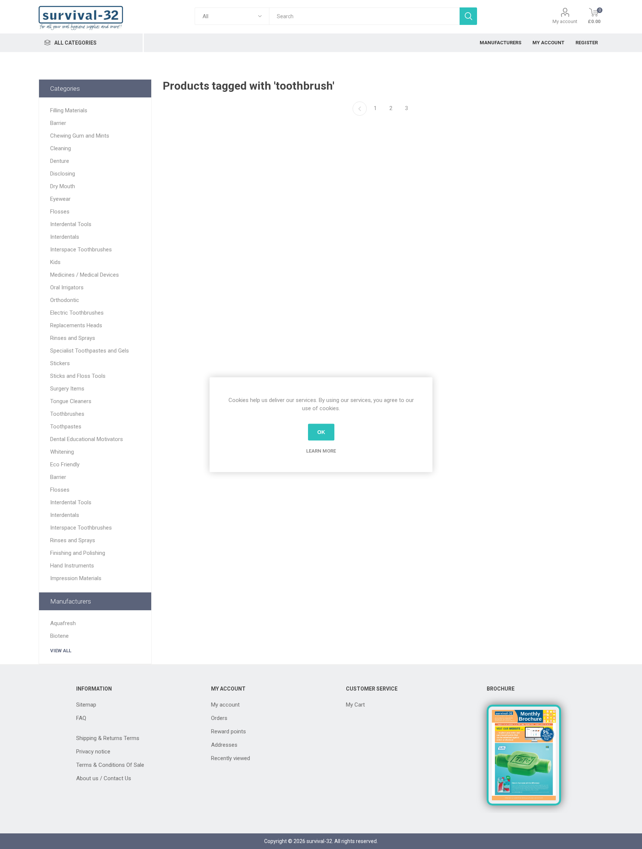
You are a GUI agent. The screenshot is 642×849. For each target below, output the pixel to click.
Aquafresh (63, 623)
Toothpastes (65, 426)
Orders (219, 718)
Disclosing (62, 173)
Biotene (59, 636)
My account (564, 21)
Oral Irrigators (67, 287)
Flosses (59, 211)
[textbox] (364, 16)
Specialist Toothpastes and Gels (89, 350)
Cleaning (60, 148)
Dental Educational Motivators (86, 439)
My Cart (355, 704)
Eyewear (60, 199)
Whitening (62, 451)
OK (321, 432)
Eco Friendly (65, 464)
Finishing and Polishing (77, 553)
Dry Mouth (62, 186)
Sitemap (86, 704)
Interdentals (64, 237)
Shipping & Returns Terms (107, 738)
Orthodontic (64, 300)
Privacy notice (93, 751)
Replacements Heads (76, 325)
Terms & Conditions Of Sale (110, 765)
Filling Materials (68, 110)
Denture (59, 161)
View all (60, 650)
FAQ (81, 718)
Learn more (321, 450)
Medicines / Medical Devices (84, 274)
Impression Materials (75, 578)
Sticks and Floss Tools (78, 376)
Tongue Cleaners (70, 401)
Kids (55, 262)
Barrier (58, 123)
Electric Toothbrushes (77, 312)
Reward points (228, 731)
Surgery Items (67, 388)
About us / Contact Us (103, 778)
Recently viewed (230, 758)
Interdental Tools (70, 224)
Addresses (224, 745)
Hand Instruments (72, 565)
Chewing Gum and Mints (79, 135)
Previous (360, 109)
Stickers (60, 363)
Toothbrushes (67, 414)
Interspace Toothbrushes (81, 249)
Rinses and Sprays (72, 338)
